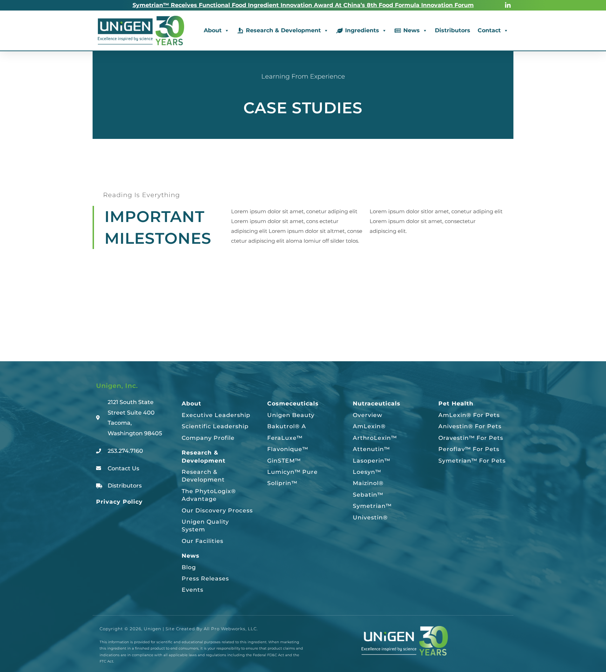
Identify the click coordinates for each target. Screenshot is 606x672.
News (411, 30)
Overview (367, 415)
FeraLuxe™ (285, 438)
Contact (489, 30)
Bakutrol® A (286, 426)
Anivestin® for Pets (469, 426)
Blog (189, 567)
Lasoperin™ (371, 460)
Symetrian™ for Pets (472, 460)
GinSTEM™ (284, 460)
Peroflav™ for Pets (468, 449)
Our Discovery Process (217, 510)
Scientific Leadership (215, 426)
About (213, 30)
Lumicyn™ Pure (292, 472)
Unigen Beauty (291, 415)
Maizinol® (368, 483)
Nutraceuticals (376, 403)
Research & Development (283, 30)
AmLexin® (369, 426)
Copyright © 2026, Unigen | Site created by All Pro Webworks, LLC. (179, 628)
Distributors (452, 30)
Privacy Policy (119, 501)
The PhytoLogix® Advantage (209, 495)
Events (192, 589)
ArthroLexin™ (375, 438)
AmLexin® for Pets (469, 415)
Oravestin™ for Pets (470, 438)
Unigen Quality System (205, 525)
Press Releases (205, 578)
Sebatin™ (368, 494)
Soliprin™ (282, 483)
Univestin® (370, 517)
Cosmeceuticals (293, 403)
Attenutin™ (371, 449)
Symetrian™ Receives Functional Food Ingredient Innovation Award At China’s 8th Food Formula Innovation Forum (303, 5)
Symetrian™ (372, 506)
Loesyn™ (367, 472)
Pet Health (455, 403)
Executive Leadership (216, 415)
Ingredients (362, 30)
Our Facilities (202, 541)
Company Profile (208, 438)
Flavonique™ (287, 449)
